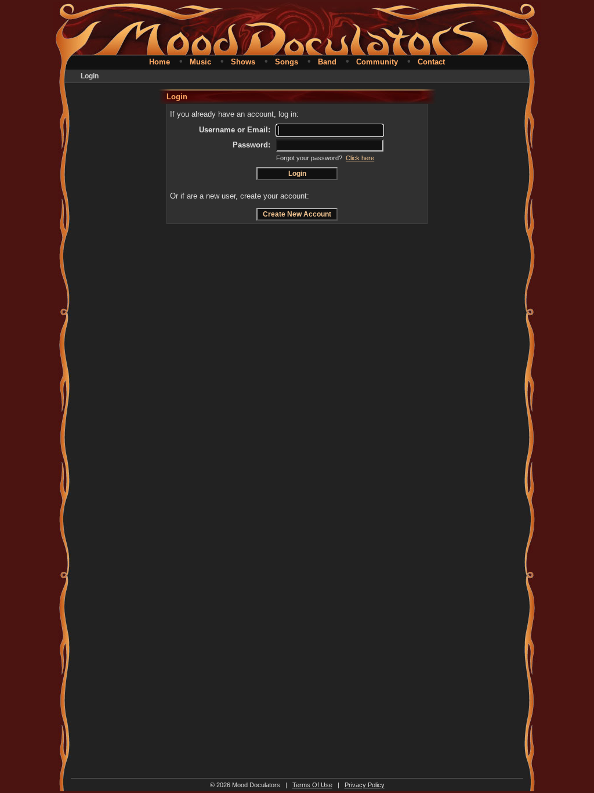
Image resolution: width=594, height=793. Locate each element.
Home (159, 61)
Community (377, 61)
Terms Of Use (312, 784)
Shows (243, 61)
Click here (360, 157)
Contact (431, 61)
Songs (286, 61)
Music (200, 61)
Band (327, 61)
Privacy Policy (365, 784)
